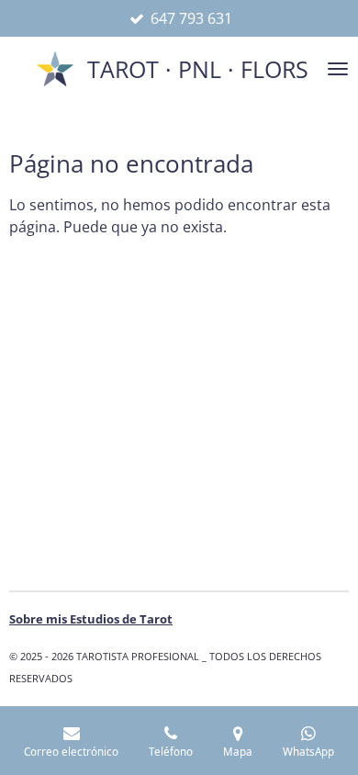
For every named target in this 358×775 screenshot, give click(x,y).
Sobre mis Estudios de (91, 619)
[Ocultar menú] (338, 69)
